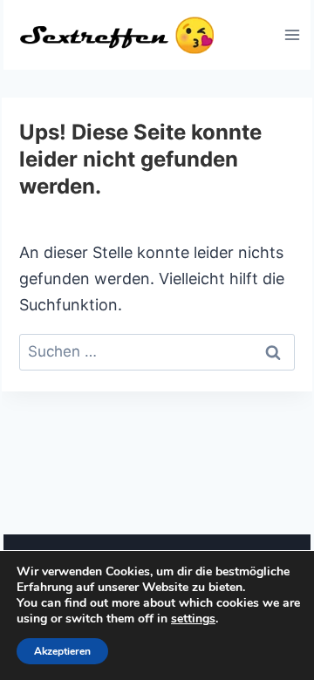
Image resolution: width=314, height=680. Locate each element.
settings (193, 619)
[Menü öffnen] (292, 34)
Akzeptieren (62, 651)
